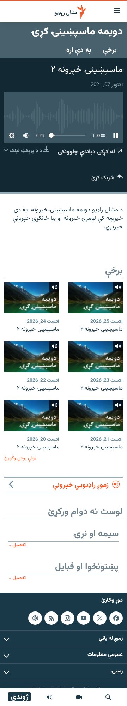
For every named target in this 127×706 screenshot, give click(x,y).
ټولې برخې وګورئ (20, 458)
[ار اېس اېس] (51, 618)
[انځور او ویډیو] (79, 697)
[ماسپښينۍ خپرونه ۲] (95, 297)
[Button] (107, 179)
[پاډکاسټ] (35, 618)
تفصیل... (17, 545)
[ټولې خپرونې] (49, 697)
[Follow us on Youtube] (83, 618)
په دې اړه (78, 50)
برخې (110, 50)
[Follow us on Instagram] (67, 618)
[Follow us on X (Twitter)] (100, 618)
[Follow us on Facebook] (116, 618)
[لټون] (108, 697)
